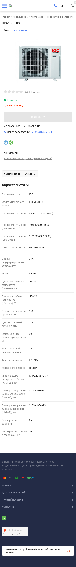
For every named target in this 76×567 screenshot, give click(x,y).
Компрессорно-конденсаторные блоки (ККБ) (53, 17)
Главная (6, 17)
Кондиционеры (20, 17)
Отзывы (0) (21, 30)
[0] (72, 6)
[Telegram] (6, 142)
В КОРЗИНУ (38, 117)
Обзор (5, 30)
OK (68, 551)
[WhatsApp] (11, 142)
